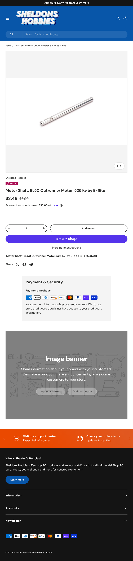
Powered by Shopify (42, 552)
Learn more (82, 2)
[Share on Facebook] (24, 264)
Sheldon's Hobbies (16, 177)
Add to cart (88, 228)
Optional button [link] (50, 391)
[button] (125, 18)
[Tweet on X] (17, 264)
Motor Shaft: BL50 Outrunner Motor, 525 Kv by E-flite (40, 45)
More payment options (66, 247)
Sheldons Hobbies (22, 552)
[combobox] (66, 34)
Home (8, 45)
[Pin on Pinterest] (31, 264)
